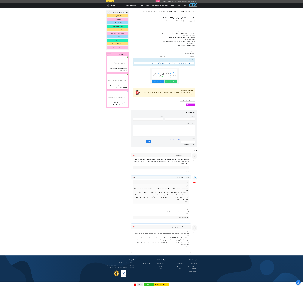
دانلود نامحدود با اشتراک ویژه (161, 284)
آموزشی (147, 5)
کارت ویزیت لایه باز (192, 266)
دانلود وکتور (179, 266)
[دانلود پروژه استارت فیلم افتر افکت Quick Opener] (117, 61)
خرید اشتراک (109, 1)
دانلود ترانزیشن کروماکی (186, 100)
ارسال (148, 141)
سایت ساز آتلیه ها (146, 263)
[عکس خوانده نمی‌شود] (174, 140)
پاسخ (188, 171)
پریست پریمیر (118, 40)
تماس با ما (162, 268)
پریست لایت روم (164, 5)
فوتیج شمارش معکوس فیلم (117, 23)
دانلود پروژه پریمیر (117, 30)
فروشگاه (157, 1)
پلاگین (178, 5)
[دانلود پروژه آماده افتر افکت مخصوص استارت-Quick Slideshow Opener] (117, 96)
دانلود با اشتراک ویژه (170, 81)
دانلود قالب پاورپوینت (172, 1)
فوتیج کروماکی (117, 19)
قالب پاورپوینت (133, 5)
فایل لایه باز (164, 1)
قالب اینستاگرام (179, 263)
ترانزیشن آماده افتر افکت (117, 43)
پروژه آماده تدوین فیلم (182, 11)
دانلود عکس (193, 263)
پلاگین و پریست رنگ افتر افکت (118, 47)
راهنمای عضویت (161, 266)
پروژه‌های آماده (155, 5)
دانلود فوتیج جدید (117, 16)
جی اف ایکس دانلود (192, 11)
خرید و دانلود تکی (158, 81)
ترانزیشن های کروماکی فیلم (117, 33)
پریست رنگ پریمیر (192, 271)
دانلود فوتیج (193, 268)
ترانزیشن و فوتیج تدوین (171, 11)
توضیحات (140, 284)
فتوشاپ (172, 5)
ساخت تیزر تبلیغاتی (160, 263)
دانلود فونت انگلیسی (182, 1)
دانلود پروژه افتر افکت (192, 1)
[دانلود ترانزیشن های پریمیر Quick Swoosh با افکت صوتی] (117, 79)
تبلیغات (148, 266)
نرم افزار (184, 5)
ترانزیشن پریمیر (117, 37)
